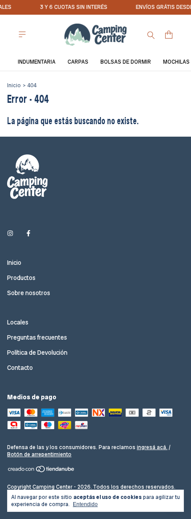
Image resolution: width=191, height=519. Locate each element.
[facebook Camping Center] (28, 233)
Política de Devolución (37, 353)
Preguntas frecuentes (37, 337)
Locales (17, 322)
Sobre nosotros (28, 293)
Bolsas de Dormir (125, 61)
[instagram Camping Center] (10, 233)
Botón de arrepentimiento (39, 454)
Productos (21, 278)
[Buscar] (151, 34)
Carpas (78, 61)
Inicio (14, 85)
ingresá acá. (152, 447)
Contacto (20, 368)
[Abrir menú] (22, 34)
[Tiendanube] (41, 470)
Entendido (85, 504)
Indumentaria (37, 61)
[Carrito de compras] (168, 35)
